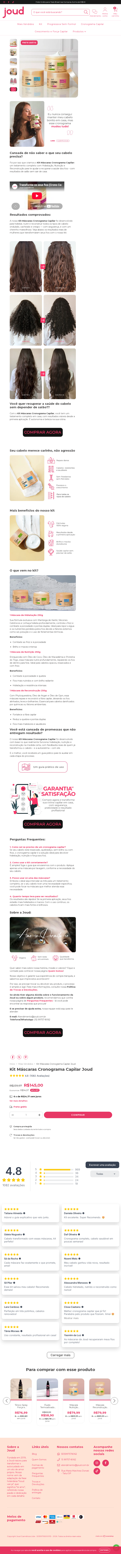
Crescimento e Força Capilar (51, 31)
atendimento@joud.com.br (75, 1465)
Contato (36, 1498)
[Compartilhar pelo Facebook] (12, 1058)
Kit (40, 24)
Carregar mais (61, 1355)
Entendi (104, 1550)
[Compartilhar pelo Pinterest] (25, 1058)
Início (12, 1064)
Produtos (78, 31)
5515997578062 (69, 1454)
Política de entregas (37, 1491)
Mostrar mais (71, 1318)
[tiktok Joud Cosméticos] (13, 2)
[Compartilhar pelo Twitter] (19, 1058)
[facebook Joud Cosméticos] (9, 2)
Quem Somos (39, 1459)
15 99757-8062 (68, 1459)
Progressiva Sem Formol (61, 24)
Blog (34, 1454)
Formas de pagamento (38, 1466)
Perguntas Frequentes (38, 1474)
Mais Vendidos (25, 24)
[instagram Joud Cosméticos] (4, 2)
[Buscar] (85, 12)
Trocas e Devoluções (38, 1483)
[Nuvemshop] (104, 1536)
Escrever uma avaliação (102, 1164)
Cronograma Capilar (92, 24)
